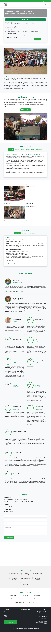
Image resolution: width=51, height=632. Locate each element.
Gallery (5, 613)
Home (5, 611)
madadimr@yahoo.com (30, 629)
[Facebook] (40, 612)
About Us (5, 615)
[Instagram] (43, 612)
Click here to (10, 621)
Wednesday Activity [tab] (19, 149)
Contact (5, 616)
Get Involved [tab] (39, 149)
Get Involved (6, 617)
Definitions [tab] (17, 233)
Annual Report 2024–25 (42, 621)
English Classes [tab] (30, 149)
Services (5, 612)
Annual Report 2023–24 (42, 619)
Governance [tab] (25, 233)
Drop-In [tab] (11, 149)
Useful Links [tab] (33, 233)
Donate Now (26, 110)
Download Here (37, 39)
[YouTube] (38, 612)
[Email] (46, 612)
